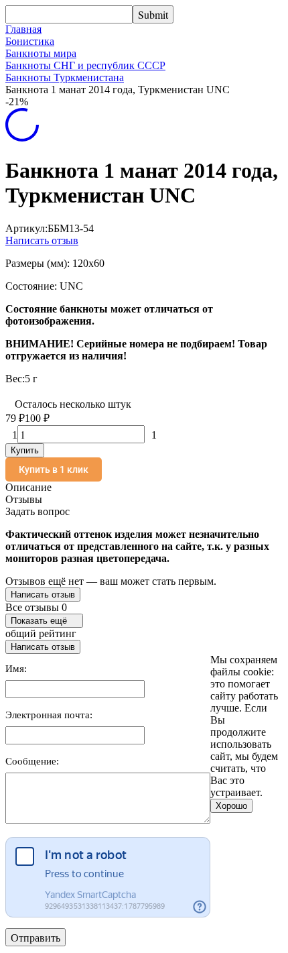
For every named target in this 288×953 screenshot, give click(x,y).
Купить (25, 450)
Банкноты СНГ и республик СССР (85, 65)
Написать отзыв (41, 240)
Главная (23, 29)
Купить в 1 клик (53, 469)
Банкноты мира (40, 53)
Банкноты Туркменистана (64, 77)
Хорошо (231, 806)
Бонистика (29, 41)
